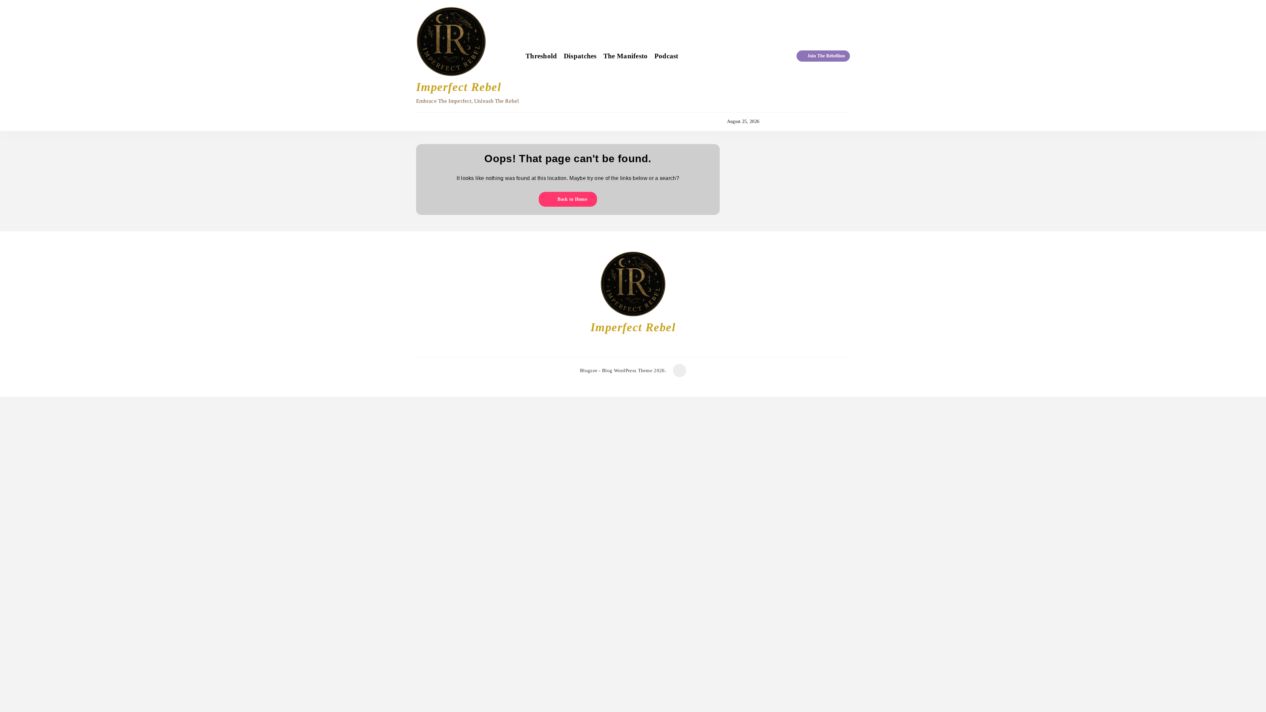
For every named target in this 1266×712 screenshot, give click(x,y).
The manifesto (625, 56)
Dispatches (580, 56)
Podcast (666, 56)
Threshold (541, 56)
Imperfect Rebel (458, 87)
